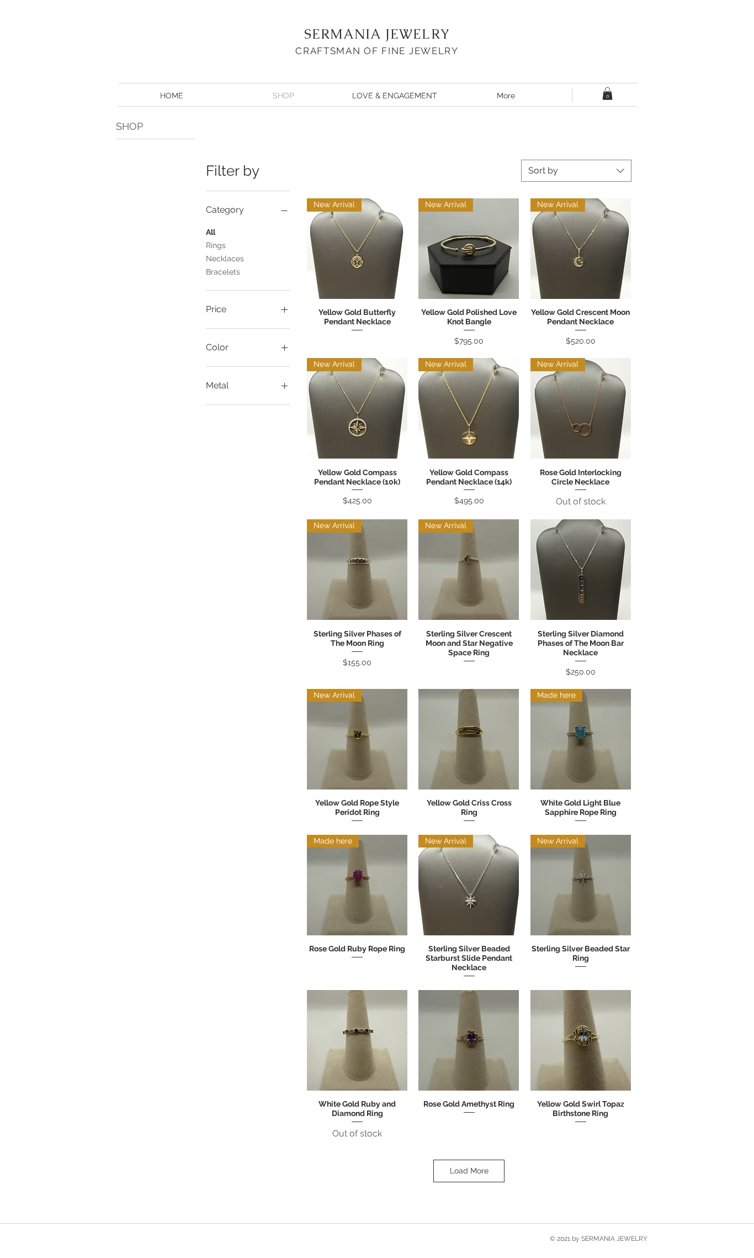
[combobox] (576, 171)
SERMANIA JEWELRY (377, 34)
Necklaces (225, 258)
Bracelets (223, 271)
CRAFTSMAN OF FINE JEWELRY (377, 50)
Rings (216, 245)
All (210, 232)
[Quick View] (580, 569)
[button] (607, 93)
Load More (469, 1170)
